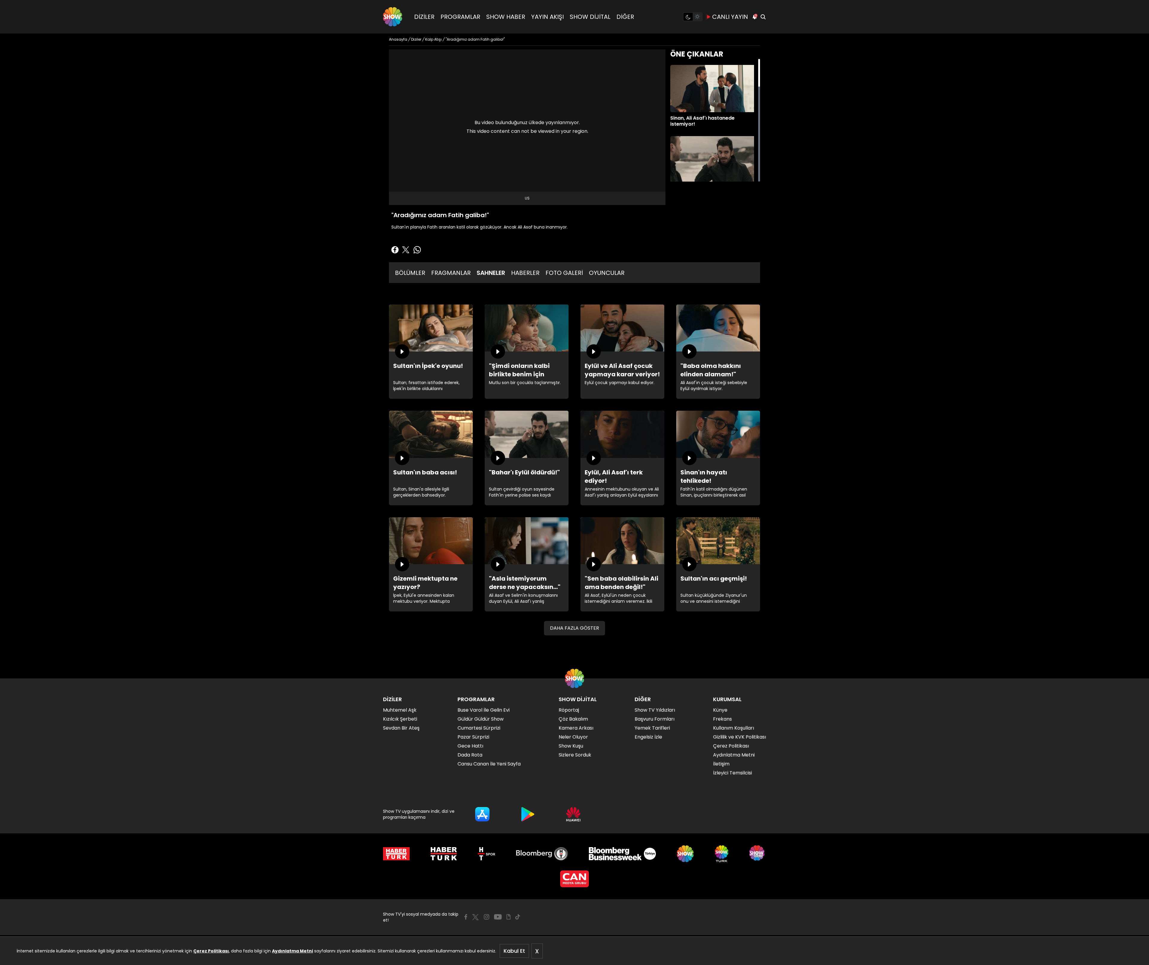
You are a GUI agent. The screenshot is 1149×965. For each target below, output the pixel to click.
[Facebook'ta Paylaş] (395, 249)
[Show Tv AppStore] (482, 814)
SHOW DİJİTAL (590, 17)
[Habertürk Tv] (444, 853)
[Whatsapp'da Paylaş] (417, 250)
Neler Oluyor (573, 736)
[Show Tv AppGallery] (573, 814)
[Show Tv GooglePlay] (528, 814)
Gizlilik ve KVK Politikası (739, 736)
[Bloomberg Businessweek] (622, 853)
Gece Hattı (470, 745)
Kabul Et (514, 951)
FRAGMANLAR (451, 273)
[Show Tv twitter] (475, 917)
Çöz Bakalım (573, 719)
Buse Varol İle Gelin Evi (484, 710)
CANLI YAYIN (730, 17)
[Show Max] (757, 853)
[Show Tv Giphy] (508, 917)
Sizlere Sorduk (575, 754)
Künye (720, 710)
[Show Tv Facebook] (465, 917)
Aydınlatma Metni (292, 951)
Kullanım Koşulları (733, 727)
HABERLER (525, 273)
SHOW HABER (505, 17)
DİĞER (625, 17)
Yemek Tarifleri (652, 727)
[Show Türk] (721, 853)
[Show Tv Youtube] (498, 917)
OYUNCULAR (606, 273)
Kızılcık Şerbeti (400, 719)
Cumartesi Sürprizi (479, 727)
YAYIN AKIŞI (547, 17)
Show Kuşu (571, 745)
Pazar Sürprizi (473, 736)
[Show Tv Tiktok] (517, 917)
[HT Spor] (486, 853)
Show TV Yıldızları (655, 710)
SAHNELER (491, 273)
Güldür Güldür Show (481, 719)
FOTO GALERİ (564, 273)
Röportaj (569, 710)
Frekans (722, 719)
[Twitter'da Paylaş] (405, 249)
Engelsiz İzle (648, 736)
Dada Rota (470, 754)
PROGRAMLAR (460, 17)
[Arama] (763, 17)
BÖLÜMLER (410, 273)
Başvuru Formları (654, 719)
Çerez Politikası (211, 951)
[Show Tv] (392, 16)
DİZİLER (424, 17)
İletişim (721, 763)
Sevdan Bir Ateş (401, 727)
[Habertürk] (396, 853)
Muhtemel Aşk (400, 710)
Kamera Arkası (576, 727)
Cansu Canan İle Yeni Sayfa (489, 763)
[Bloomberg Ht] (542, 853)
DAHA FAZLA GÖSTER (574, 628)
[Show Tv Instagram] (486, 917)
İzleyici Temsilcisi (732, 772)
